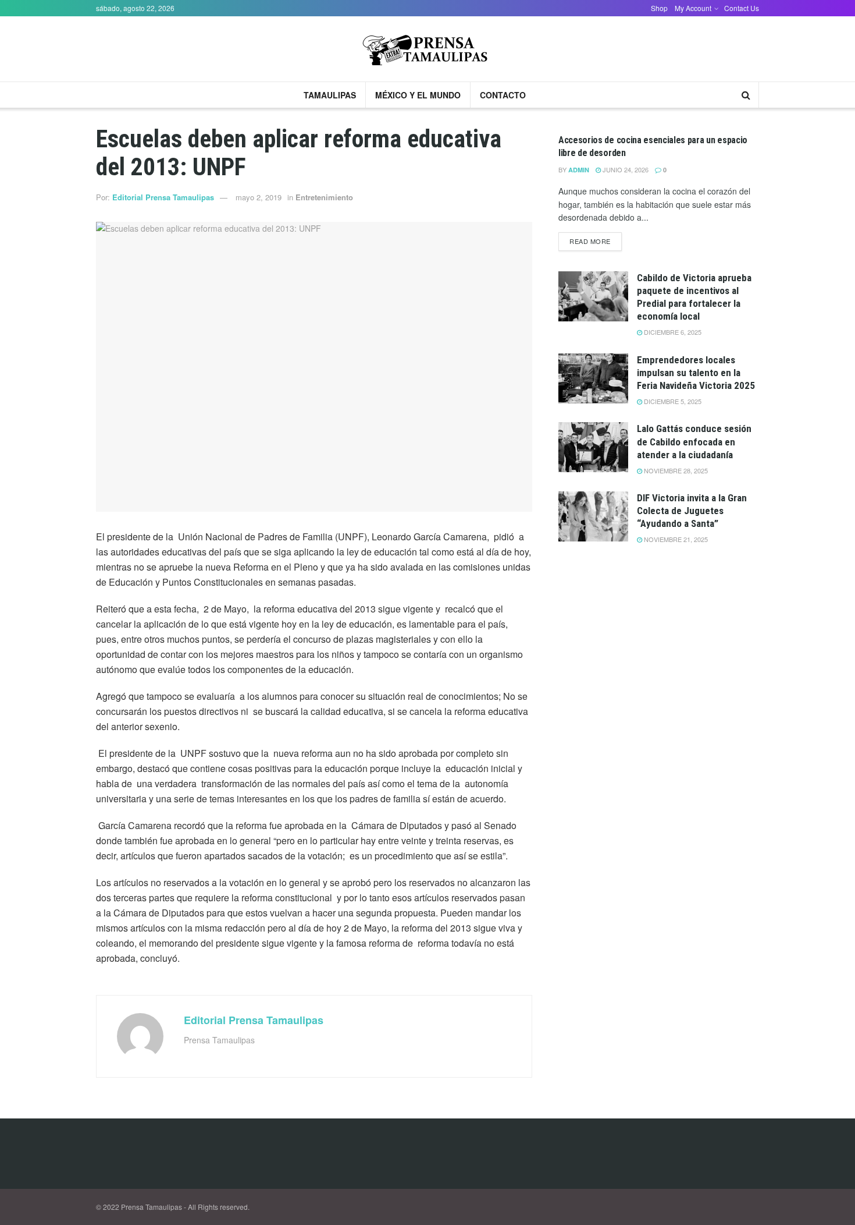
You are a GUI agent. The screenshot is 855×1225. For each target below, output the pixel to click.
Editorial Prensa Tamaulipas (163, 197)
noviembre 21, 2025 (675, 539)
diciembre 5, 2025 (671, 401)
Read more (590, 241)
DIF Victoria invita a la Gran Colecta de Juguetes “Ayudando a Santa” (692, 510)
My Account (693, 8)
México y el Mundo (418, 95)
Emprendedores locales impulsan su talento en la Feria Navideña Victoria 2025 (696, 372)
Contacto (503, 95)
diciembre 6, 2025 (671, 332)
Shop (659, 8)
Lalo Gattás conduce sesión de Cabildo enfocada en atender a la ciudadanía (694, 441)
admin (578, 169)
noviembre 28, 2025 (675, 470)
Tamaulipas (330, 95)
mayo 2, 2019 (259, 197)
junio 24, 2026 (625, 169)
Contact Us (741, 8)
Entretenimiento (324, 197)
